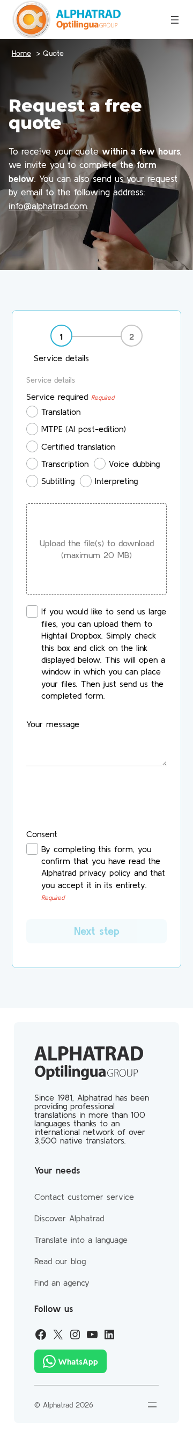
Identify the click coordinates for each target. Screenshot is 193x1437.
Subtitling (58, 481)
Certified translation (78, 446)
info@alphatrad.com (48, 206)
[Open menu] (174, 19)
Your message (52, 724)
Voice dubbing (134, 463)
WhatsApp (78, 1361)
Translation (60, 411)
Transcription (64, 463)
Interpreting (116, 481)
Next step (97, 931)
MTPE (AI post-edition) (83, 429)
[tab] (61, 344)
